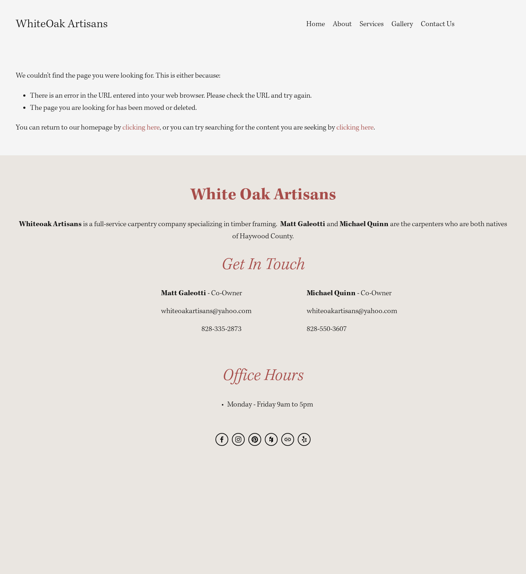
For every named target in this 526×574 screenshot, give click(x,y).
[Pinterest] (254, 439)
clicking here (141, 128)
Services (372, 24)
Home (315, 24)
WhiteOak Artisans (62, 24)
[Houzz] (271, 439)
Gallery (402, 24)
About (342, 24)
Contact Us (437, 24)
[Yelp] (304, 439)
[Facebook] (221, 439)
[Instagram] (238, 439)
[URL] (287, 439)
